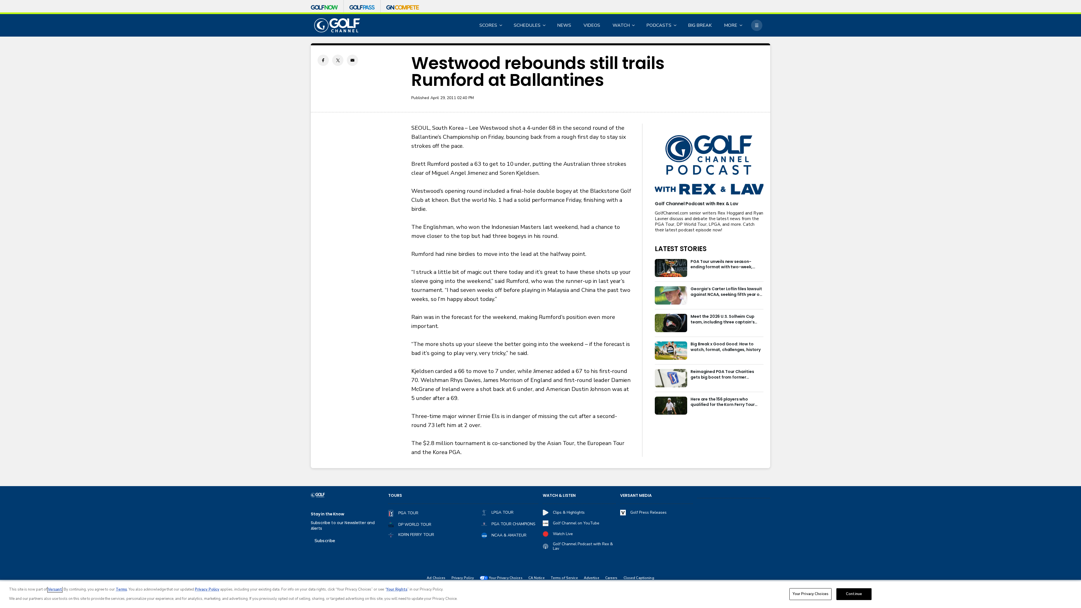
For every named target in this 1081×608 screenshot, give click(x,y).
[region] (540, 594)
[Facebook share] (323, 60)
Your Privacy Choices (810, 593)
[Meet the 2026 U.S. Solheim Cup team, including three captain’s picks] (671, 323)
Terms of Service (564, 578)
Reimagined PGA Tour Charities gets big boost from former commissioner (722, 374)
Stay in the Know (327, 514)
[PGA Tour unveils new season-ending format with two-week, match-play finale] (671, 268)
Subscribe (324, 541)
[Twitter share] (337, 60)
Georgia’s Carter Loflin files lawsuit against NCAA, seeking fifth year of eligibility (726, 292)
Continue (854, 593)
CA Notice (536, 578)
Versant (55, 589)
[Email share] (352, 60)
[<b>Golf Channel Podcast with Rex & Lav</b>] (709, 165)
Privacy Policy (463, 578)
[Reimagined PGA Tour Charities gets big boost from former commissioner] (671, 378)
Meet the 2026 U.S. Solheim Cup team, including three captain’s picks (722, 319)
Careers (611, 578)
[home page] (337, 25)
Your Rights (396, 589)
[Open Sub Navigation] (501, 25)
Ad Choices (436, 578)
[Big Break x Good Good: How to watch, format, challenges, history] (671, 350)
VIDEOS (592, 25)
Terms (121, 589)
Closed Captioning (639, 578)
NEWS (564, 25)
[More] (756, 25)
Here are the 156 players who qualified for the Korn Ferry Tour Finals (723, 402)
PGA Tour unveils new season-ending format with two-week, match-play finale (721, 264)
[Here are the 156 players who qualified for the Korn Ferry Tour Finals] (671, 406)
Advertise (591, 578)
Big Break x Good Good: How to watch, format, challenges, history (726, 346)
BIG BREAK (700, 25)
